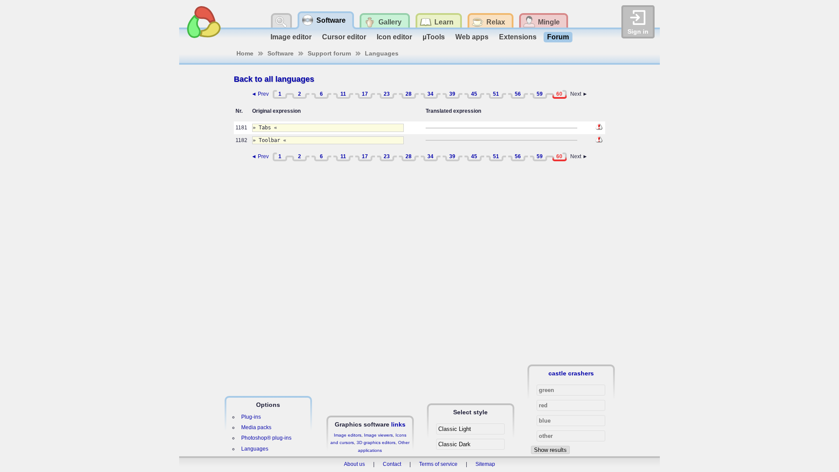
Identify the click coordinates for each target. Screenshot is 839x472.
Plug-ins (251, 417)
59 (540, 94)
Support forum (329, 53)
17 (365, 94)
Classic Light (454, 429)
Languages (382, 53)
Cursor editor (344, 37)
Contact (392, 464)
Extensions (518, 37)
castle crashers (571, 373)
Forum (558, 37)
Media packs (256, 427)
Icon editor (394, 37)
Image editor (291, 37)
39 (452, 94)
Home (244, 53)
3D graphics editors (376, 442)
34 (430, 94)
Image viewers (378, 435)
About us (354, 464)
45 (474, 94)
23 (387, 94)
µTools (434, 37)
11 (343, 94)
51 (496, 94)
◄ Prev (260, 94)
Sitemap (485, 464)
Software (280, 53)
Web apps (472, 37)
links (398, 424)
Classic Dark (454, 444)
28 (409, 94)
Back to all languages (274, 79)
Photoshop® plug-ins (266, 438)
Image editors (347, 435)
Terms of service (438, 464)
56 (518, 94)
